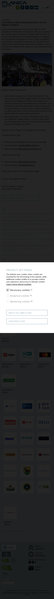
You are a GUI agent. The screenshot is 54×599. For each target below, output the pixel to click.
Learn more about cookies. (19, 284)
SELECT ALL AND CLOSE (20, 312)
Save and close (17, 321)
